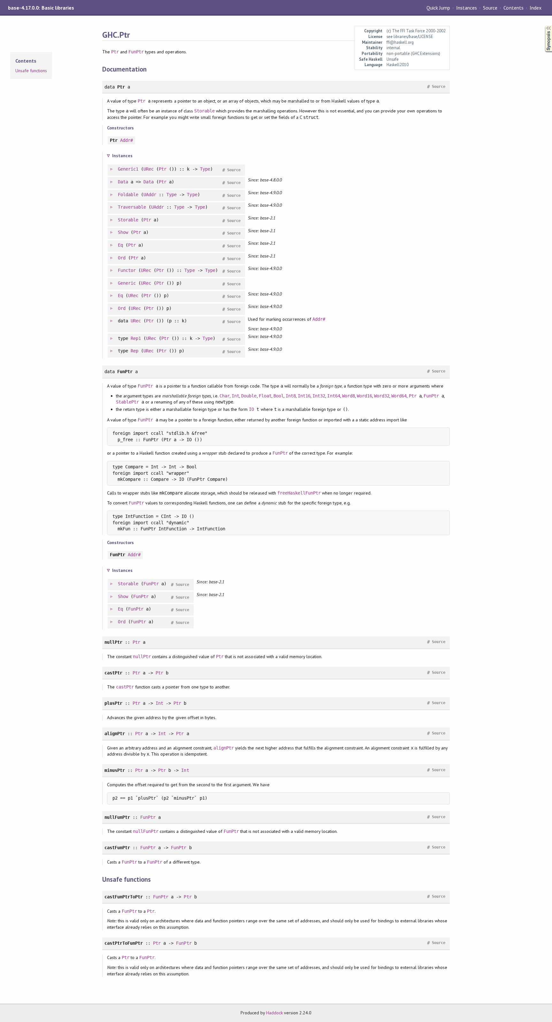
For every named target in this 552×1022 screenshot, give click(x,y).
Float (265, 395)
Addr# (126, 140)
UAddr (149, 194)
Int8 (291, 395)
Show (123, 232)
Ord (122, 257)
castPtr (125, 686)
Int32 (318, 395)
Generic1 (128, 169)
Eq (120, 245)
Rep (134, 350)
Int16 (304, 395)
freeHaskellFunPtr (299, 493)
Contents (513, 7)
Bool (278, 395)
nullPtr (142, 656)
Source (490, 7)
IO (251, 409)
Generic (127, 283)
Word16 (364, 395)
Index (535, 7)
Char (224, 395)
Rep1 (136, 338)
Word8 (348, 395)
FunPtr (136, 51)
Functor (127, 270)
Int (235, 395)
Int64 (333, 395)
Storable (204, 110)
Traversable (132, 207)
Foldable (128, 194)
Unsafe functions (31, 70)
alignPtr (223, 747)
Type (205, 169)
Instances (466, 7)
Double (249, 395)
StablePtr (127, 401)
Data (123, 181)
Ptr (115, 51)
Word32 (381, 395)
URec (148, 169)
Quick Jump (438, 7)
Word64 (399, 395)
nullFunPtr (145, 831)
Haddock (274, 1013)
